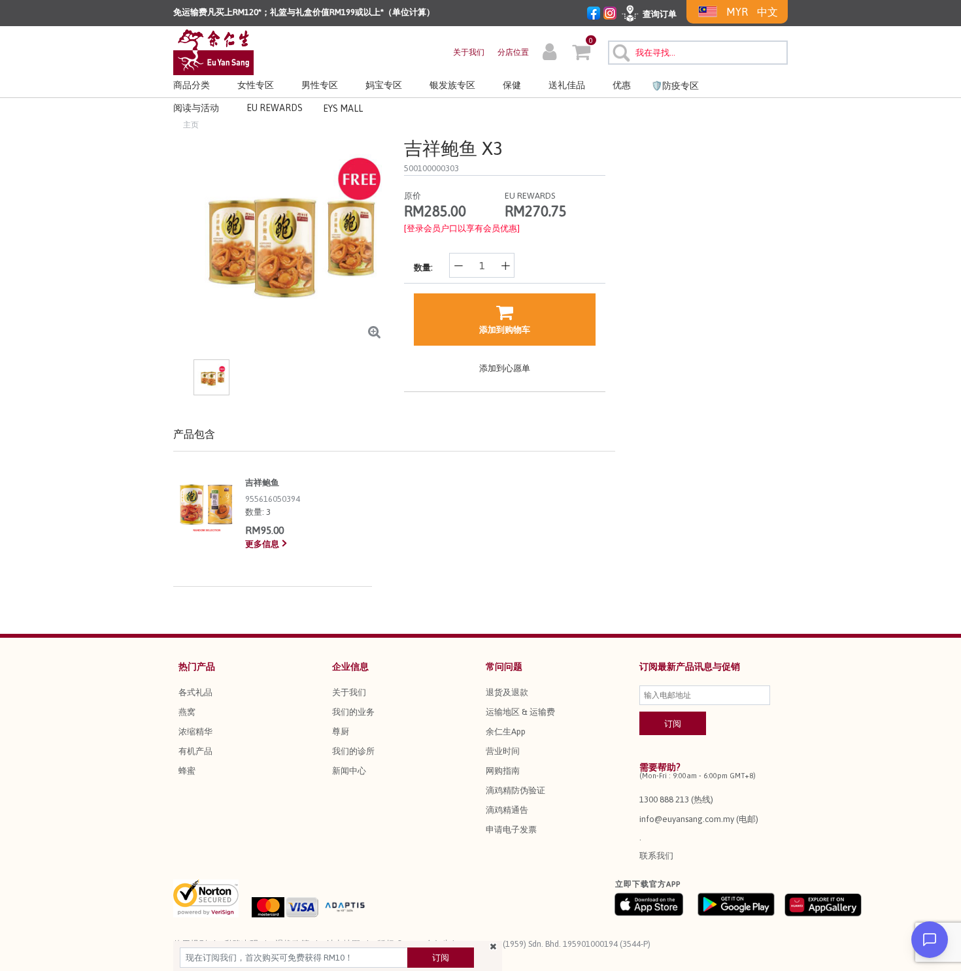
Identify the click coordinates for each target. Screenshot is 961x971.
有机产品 (195, 751)
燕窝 (186, 712)
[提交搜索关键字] (619, 51)
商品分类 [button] (191, 85)
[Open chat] (929, 939)
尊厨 (340, 731)
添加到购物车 (504, 330)
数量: (423, 267)
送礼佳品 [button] (566, 85)
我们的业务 (353, 712)
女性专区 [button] (255, 85)
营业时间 (503, 751)
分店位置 (513, 52)
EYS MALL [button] (343, 108)
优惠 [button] (622, 85)
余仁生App (506, 731)
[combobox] (698, 53)
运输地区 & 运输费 (520, 712)
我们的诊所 (353, 751)
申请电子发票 (511, 829)
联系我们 (656, 856)
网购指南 (503, 771)
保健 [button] (512, 85)
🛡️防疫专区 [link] (675, 85)
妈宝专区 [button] (383, 85)
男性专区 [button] (319, 85)
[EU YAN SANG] (213, 51)
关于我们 (468, 52)
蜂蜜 (186, 771)
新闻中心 (349, 771)
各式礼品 (195, 692)
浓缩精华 (195, 731)
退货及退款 (507, 692)
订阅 (440, 958)
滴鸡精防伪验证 (515, 790)
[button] (549, 54)
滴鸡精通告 (507, 810)
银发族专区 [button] (452, 85)
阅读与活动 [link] (196, 108)
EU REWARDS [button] (274, 108)
